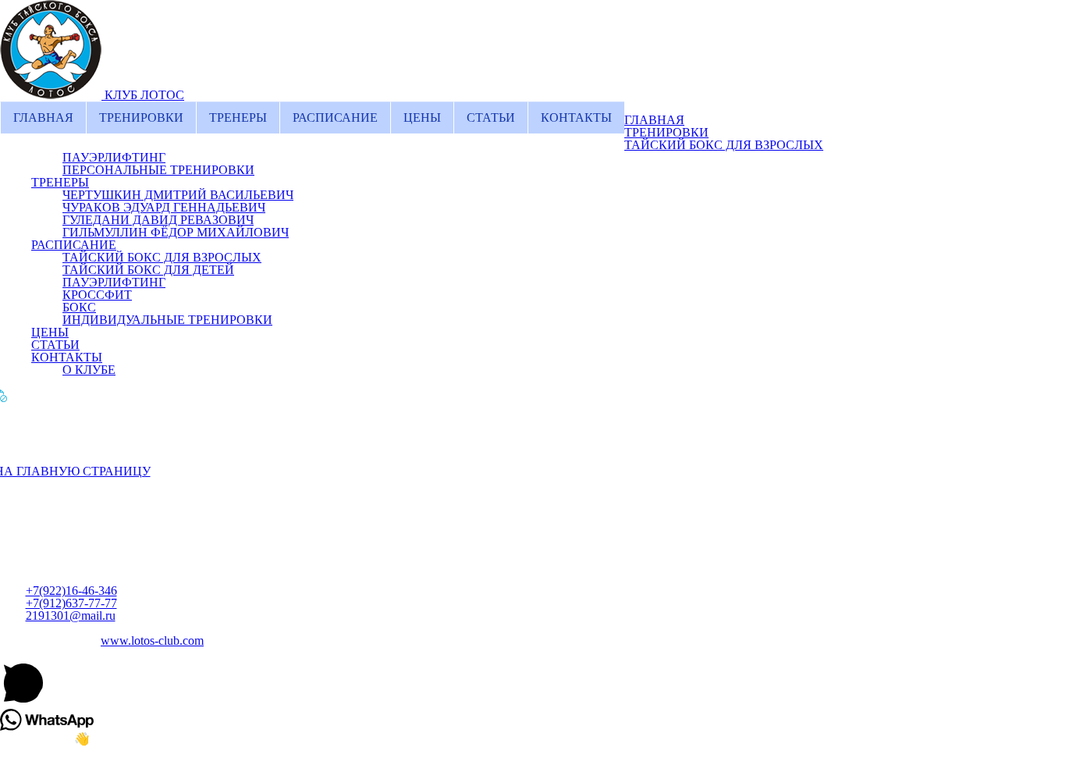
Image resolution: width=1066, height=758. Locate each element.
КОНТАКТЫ (576, 117)
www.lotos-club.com (152, 640)
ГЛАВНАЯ (43, 117)
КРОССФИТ (97, 294)
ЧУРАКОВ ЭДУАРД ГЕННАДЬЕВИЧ (163, 207)
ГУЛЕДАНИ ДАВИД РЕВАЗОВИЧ (158, 219)
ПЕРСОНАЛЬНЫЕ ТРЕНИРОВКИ (158, 169)
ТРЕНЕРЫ (238, 117)
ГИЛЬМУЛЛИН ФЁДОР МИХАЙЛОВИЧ (175, 232)
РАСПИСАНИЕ (335, 117)
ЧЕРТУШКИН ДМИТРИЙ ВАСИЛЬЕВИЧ (177, 194)
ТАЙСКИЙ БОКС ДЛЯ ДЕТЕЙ (148, 269)
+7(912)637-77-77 (71, 603)
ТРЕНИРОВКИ (141, 117)
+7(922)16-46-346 (71, 590)
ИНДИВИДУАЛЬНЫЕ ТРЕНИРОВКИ (167, 319)
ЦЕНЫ (422, 117)
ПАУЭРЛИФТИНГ (113, 157)
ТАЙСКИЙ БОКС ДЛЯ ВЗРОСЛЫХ (723, 144)
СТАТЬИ (491, 117)
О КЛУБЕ (88, 369)
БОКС (79, 307)
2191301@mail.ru (70, 615)
